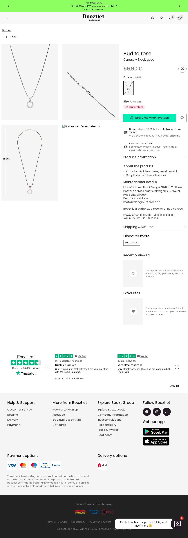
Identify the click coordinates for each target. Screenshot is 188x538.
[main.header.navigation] (8, 18)
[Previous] (8, 6)
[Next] (179, 6)
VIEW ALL (174, 386)
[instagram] (157, 412)
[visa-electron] (45, 466)
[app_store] (156, 441)
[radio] (128, 88)
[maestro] (34, 466)
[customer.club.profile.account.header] (161, 18)
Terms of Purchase (57, 521)
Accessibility (78, 521)
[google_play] (156, 431)
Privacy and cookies (100, 521)
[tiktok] (167, 412)
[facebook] (147, 412)
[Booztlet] (94, 18)
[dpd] (102, 466)
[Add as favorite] (182, 118)
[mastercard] (23, 466)
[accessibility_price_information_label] (182, 69)
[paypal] (56, 466)
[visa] (12, 466)
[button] (29, 82)
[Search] (152, 18)
